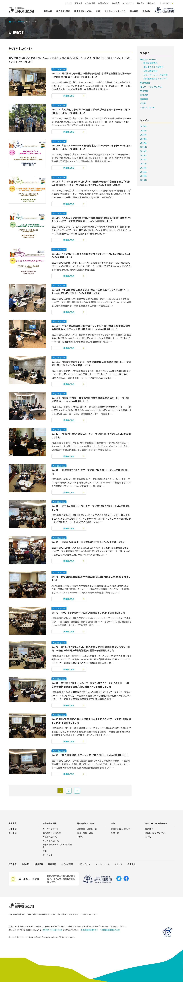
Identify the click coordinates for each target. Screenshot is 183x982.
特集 (45, 851)
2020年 (143, 151)
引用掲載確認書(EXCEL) (110, 929)
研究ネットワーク (148, 59)
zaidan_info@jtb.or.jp (52, 929)
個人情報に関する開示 (68, 914)
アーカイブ (47, 855)
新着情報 (78, 3)
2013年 (143, 180)
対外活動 (144, 95)
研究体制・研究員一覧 (87, 828)
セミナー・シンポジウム (115, 11)
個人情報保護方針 (17, 914)
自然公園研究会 (150, 70)
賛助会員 (140, 3)
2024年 (143, 134)
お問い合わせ (103, 3)
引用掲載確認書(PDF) (89, 929)
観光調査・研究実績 (52, 832)
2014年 (143, 175)
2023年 (143, 138)
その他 (143, 103)
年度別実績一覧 (50, 836)
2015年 (143, 171)
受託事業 (13, 832)
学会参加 (144, 90)
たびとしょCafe (59, 69)
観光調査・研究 (63, 11)
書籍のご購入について (121, 828)
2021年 (143, 147)
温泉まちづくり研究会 (153, 66)
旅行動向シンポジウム (155, 832)
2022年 (143, 142)
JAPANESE (167, 3)
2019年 (143, 155)
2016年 (143, 167)
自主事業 (13, 828)
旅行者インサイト (51, 828)
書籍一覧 (115, 832)
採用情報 (151, 3)
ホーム (13, 22)
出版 (98, 11)
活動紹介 (147, 11)
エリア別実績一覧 (51, 840)
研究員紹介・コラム (83, 11)
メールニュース (128, 3)
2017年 (143, 163)
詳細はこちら (68, 95)
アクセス (68, 3)
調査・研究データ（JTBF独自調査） (57, 846)
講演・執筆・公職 (85, 832)
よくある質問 (90, 3)
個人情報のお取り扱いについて (42, 914)
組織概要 (115, 3)
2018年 (143, 159)
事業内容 (48, 11)
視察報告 (144, 99)
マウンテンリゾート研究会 (155, 74)
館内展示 (134, 11)
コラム (80, 836)
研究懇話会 (145, 82)
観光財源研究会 (150, 63)
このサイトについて (89, 914)
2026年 (143, 126)
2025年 (143, 130)
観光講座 (149, 828)
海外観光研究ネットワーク (155, 78)
